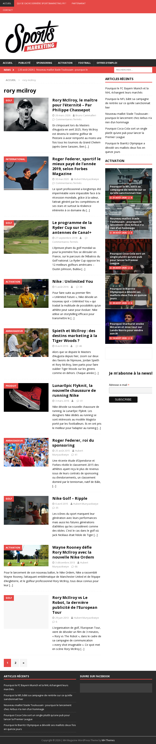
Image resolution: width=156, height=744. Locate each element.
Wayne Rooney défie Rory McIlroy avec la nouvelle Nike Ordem (73, 552)
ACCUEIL (7, 3)
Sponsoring (44, 62)
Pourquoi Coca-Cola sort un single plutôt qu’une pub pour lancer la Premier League (126, 133)
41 (81, 400)
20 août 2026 (120, 232)
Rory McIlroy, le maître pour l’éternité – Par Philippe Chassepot (74, 104)
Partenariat (79, 3)
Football (84, 62)
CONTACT (8, 10)
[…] (87, 146)
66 (76, 566)
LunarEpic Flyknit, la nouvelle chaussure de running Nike (74, 390)
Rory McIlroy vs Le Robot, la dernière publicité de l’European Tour (74, 605)
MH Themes (108, 740)
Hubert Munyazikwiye (86, 179)
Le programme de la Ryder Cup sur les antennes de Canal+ (72, 227)
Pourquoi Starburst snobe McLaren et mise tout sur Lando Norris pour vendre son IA (127, 328)
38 (81, 286)
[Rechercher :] (133, 69)
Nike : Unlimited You (72, 281)
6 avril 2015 (61, 503)
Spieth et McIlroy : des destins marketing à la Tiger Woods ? (74, 335)
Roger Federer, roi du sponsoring (73, 443)
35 (57, 507)
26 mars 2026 (62, 115)
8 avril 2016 (61, 346)
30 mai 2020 (62, 179)
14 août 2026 (120, 338)
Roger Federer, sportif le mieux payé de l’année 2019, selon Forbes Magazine (76, 166)
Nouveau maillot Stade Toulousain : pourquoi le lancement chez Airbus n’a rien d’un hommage (128, 118)
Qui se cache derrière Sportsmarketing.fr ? (41, 3)
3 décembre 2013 (65, 562)
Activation (65, 62)
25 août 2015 (62, 450)
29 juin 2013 (62, 617)
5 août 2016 (61, 286)
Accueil (8, 62)
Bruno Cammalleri (86, 115)
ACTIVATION (114, 161)
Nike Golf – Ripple (69, 498)
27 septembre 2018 (66, 238)
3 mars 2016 (62, 400)
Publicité (24, 62)
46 (80, 346)
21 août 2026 (120, 197)
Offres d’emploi (107, 62)
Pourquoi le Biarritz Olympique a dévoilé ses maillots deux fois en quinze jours (125, 147)
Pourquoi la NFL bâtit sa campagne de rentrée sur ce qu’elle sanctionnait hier (127, 103)
